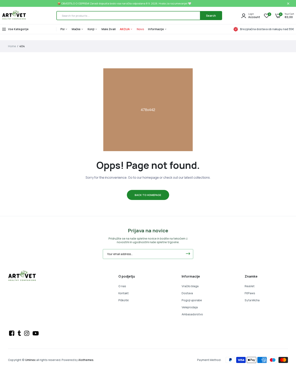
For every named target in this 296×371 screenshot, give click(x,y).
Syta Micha (252, 300)
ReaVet (250, 286)
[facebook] (12, 333)
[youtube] (36, 333)
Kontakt (123, 293)
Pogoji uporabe (192, 300)
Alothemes (85, 360)
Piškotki (123, 300)
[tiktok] (20, 333)
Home (12, 46)
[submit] (188, 254)
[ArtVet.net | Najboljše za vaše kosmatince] (14, 15)
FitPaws (250, 293)
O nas (122, 286)
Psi (62, 29)
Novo (140, 29)
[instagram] (27, 333)
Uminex (30, 360)
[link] (285, 342)
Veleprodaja (190, 307)
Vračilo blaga (190, 286)
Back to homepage (148, 195)
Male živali (108, 29)
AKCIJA (125, 29)
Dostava (187, 293)
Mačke (76, 29)
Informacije (156, 29)
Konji (91, 29)
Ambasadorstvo (192, 314)
